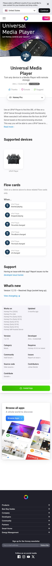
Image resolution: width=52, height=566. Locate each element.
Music (6, 348)
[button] (20, 10)
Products (5, 505)
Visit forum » (8, 358)
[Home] (26, 18)
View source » (9, 367)
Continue (44, 10)
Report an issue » (34, 358)
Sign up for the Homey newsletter (26, 541)
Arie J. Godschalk (34, 339)
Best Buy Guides (8, 509)
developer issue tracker (13, 275)
